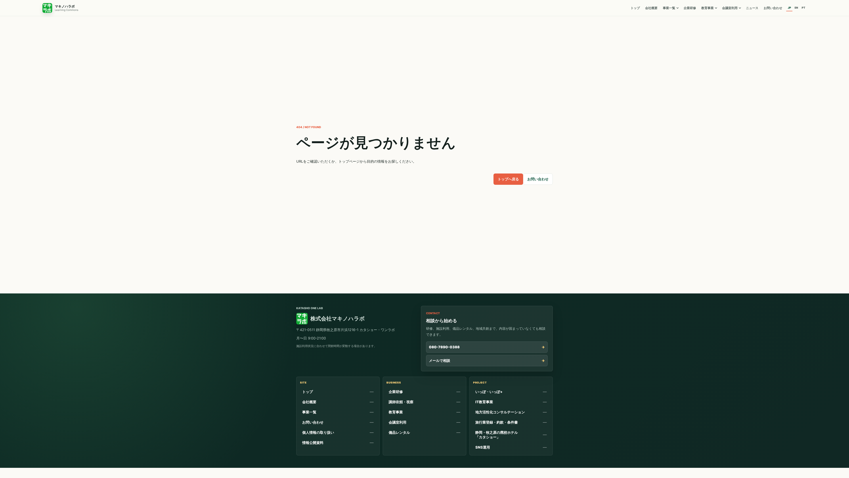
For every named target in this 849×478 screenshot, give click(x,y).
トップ (635, 8)
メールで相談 (439, 360)
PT (803, 7)
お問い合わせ (773, 8)
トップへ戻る (508, 179)
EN (796, 7)
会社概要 (651, 8)
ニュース (752, 8)
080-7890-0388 (444, 347)
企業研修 (690, 8)
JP (789, 7)
